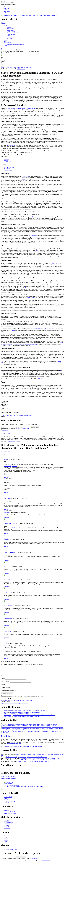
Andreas (6, 712)
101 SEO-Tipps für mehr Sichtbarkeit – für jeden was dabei (25, 712)
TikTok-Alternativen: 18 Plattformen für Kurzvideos (26, 716)
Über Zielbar (7, 8)
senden (27, 415)
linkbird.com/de (8, 162)
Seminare (6, 45)
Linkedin (6, 840)
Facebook (6, 835)
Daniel (5, 710)
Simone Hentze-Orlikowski (11, 523)
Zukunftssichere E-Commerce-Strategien (18, 713)
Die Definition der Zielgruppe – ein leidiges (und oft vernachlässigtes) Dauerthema (26, 757)
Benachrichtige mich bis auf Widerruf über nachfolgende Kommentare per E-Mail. (22, 696)
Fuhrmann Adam (8, 618)
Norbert (6, 539)
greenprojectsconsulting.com (13, 441)
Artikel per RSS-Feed (9, 811)
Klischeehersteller (8, 592)
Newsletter (6, 7)
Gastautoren (7, 799)
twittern (5, 415)
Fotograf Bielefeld (8, 579)
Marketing (9, 27)
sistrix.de (6, 160)
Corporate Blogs (5, 849)
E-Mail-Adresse (5, 681)
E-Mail (5, 841)
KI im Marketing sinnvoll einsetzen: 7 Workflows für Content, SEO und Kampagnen (42, 759)
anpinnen (22, 415)
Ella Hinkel (7, 566)
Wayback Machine (31, 297)
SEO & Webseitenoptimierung (14, 32)
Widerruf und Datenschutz (22, 428)
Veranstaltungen (8, 42)
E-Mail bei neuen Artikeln (10, 813)
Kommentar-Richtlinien (10, 823)
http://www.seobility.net (18, 527)
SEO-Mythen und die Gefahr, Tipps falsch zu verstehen (43, 724)
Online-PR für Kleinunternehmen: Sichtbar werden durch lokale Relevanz (42, 758)
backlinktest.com (8, 170)
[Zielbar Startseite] (8, 782)
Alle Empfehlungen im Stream (8, 778)
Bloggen (12, 849)
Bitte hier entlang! (46, 860)
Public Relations (11, 34)
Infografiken (26, 176)
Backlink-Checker (11, 145)
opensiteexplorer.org (9, 167)
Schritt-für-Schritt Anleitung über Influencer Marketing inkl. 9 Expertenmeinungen (32, 343)
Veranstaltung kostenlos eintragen (15, 44)
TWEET (40, 378)
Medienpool (7, 825)
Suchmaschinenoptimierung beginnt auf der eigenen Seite (21, 108)
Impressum (6, 826)
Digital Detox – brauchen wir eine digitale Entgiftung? (14, 703)
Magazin (6, 25)
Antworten (6, 477)
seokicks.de (7, 168)
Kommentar (4, 676)
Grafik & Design (11, 31)
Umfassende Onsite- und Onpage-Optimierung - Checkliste (41, 725)
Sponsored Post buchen (10, 801)
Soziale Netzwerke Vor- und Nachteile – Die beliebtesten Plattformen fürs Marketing (34, 715)
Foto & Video (10, 37)
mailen (30, 415)
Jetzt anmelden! (35, 427)
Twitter (5, 837)
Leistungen (6, 802)
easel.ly (24, 179)
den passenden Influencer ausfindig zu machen (42, 328)
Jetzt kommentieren (5, 451)
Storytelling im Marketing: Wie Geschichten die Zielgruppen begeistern (27, 710)
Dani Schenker (7, 715)
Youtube (6, 838)
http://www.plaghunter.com (10, 466)
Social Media (10, 28)
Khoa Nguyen (7, 631)
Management (10, 30)
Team (5, 9)
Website (3, 684)
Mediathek (6, 821)
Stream (5, 40)
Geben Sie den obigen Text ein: (8, 690)
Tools (8, 35)
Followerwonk (36, 217)
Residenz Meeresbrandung (10, 552)
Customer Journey (19, 849)
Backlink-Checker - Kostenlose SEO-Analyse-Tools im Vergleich (46, 727)
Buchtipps (6, 41)
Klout (13, 330)
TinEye (38, 250)
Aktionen (9, 38)
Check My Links (29, 287)
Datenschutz (7, 828)
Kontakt (6, 12)
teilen (2, 415)
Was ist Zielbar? (8, 797)
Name (3, 678)
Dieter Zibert (6, 433)
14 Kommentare (21, 69)
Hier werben (7, 11)
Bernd (5, 459)
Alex (5, 713)
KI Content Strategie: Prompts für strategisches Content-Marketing (32, 761)
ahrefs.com (6, 159)
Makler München (8, 605)
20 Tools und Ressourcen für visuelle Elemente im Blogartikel (16, 700)
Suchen (2, 48)
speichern (9, 415)
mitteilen (14, 415)
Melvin (5, 643)
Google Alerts (54, 263)
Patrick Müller (7, 498)
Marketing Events (8, 822)
